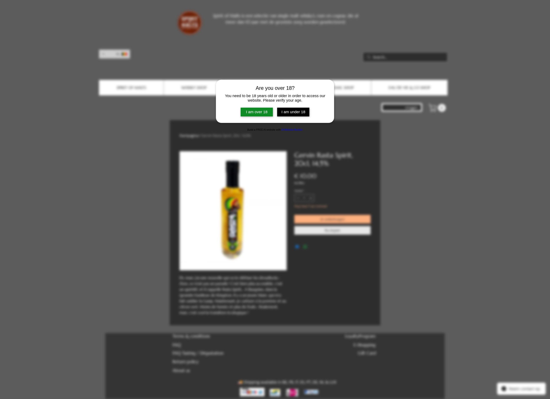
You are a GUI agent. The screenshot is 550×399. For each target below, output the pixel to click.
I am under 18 (293, 112)
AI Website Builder (292, 129)
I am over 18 (256, 112)
